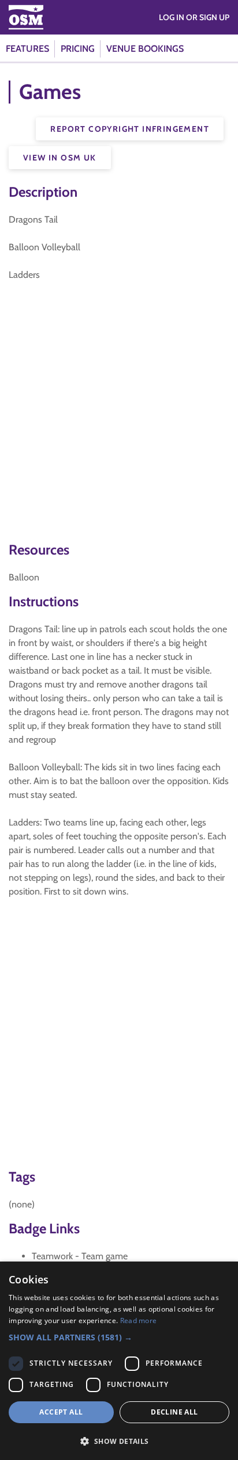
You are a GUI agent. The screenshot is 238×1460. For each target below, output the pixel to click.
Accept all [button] (61, 1412)
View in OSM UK (59, 157)
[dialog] (119, 1361)
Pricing (78, 48)
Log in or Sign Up (194, 17)
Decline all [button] (174, 1412)
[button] (119, 1337)
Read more (138, 1320)
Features (27, 48)
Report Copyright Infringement (129, 129)
